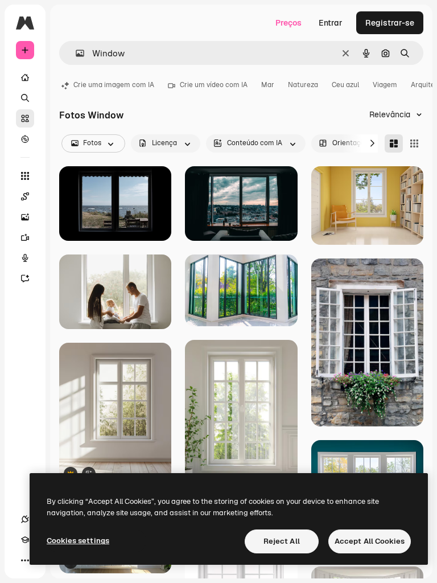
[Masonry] (394, 143)
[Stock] (25, 118)
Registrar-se (389, 23)
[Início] (25, 77)
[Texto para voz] (25, 258)
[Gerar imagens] (25, 217)
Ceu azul (345, 84)
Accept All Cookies (370, 541)
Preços (288, 23)
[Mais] (25, 560)
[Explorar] (25, 139)
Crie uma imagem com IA (113, 84)
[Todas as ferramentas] (25, 176)
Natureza (303, 84)
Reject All (281, 541)
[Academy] (25, 540)
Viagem (385, 84)
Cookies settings (78, 540)
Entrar (331, 23)
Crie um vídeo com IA (214, 84)
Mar (267, 84)
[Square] (414, 143)
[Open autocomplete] (75, 53)
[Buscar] (25, 98)
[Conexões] (25, 519)
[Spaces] (25, 196)
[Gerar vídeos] (25, 237)
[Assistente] (25, 278)
